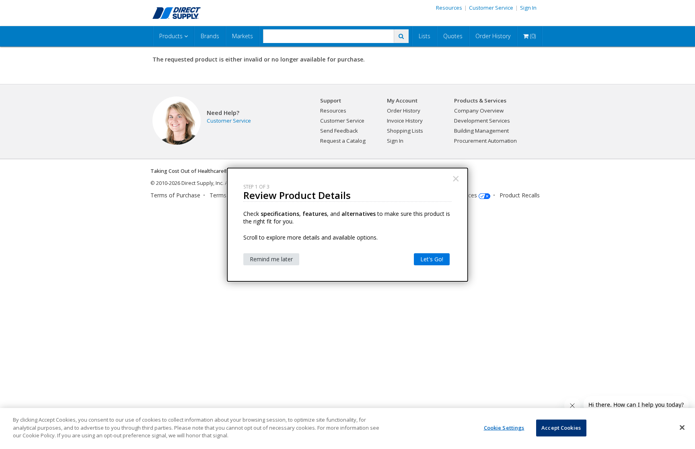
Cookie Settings (504, 427)
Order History (492, 36)
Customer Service (491, 7)
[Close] (682, 428)
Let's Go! (431, 259)
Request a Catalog (343, 140)
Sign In (528, 7)
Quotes (453, 36)
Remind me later (271, 259)
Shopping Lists (405, 130)
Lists (424, 36)
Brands (210, 36)
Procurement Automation (485, 140)
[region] (347, 428)
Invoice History (405, 120)
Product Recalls (520, 195)
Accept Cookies (561, 427)
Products (171, 36)
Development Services (482, 120)
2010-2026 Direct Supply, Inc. (190, 183)
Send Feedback (339, 130)
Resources (449, 7)
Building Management (481, 130)
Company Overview (479, 110)
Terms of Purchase (175, 195)
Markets (242, 36)
